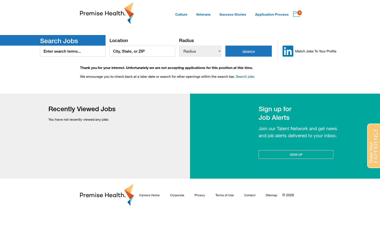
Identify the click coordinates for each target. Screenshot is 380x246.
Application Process (272, 14)
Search (248, 52)
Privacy (200, 195)
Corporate (177, 195)
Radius (186, 40)
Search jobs (245, 76)
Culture (181, 14)
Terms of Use (225, 195)
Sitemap (271, 195)
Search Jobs (59, 41)
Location (119, 40)
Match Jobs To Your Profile (315, 51)
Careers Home (149, 195)
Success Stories (232, 14)
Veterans (203, 14)
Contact (249, 195)
